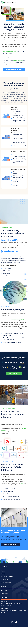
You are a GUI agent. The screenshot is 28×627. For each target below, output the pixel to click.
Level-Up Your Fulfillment (14, 69)
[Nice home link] (8, 2)
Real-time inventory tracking (10, 51)
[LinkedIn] (16, 622)
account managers (18, 60)
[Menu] (25, 2)
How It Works (5, 579)
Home (3, 571)
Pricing (3, 573)
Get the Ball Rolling (10, 544)
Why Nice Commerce (7, 576)
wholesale (3, 485)
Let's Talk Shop (14, 373)
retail (22, 483)
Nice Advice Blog (6, 582)
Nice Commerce (16, 626)
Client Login (4, 593)
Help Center (4, 590)
